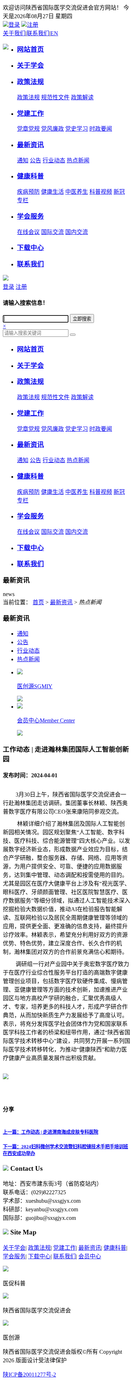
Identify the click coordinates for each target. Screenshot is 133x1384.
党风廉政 (52, 129)
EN (54, 33)
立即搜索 (82, 319)
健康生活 (52, 192)
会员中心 (89, 1256)
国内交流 (76, 232)
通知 (22, 160)
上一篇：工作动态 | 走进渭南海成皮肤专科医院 (50, 1132)
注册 (32, 25)
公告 (35, 160)
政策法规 (28, 97)
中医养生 (76, 192)
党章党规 (28, 129)
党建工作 (64, 1248)
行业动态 (54, 160)
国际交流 (52, 232)
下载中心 (39, 1256)
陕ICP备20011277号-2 (29, 1375)
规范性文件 (55, 97)
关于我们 (14, 33)
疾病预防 (28, 192)
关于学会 (14, 1248)
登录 (14, 25)
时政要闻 (100, 129)
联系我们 (38, 33)
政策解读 (82, 97)
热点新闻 (78, 160)
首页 (38, 602)
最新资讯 (61, 602)
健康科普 (115, 1248)
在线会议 (28, 232)
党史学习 (76, 129)
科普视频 (100, 192)
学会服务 (14, 1256)
